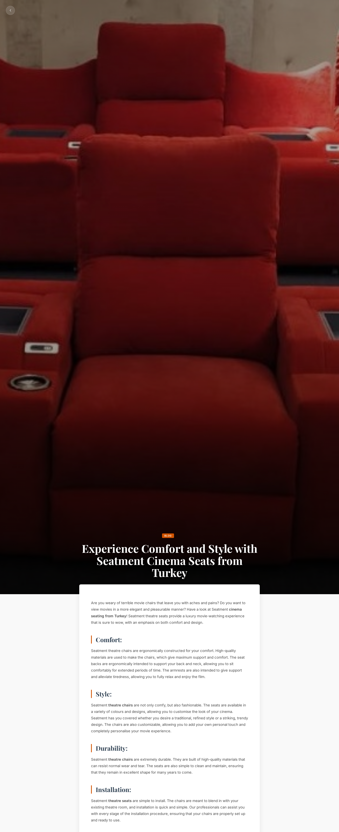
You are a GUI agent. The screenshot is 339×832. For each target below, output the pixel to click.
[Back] (10, 10)
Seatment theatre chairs (112, 650)
